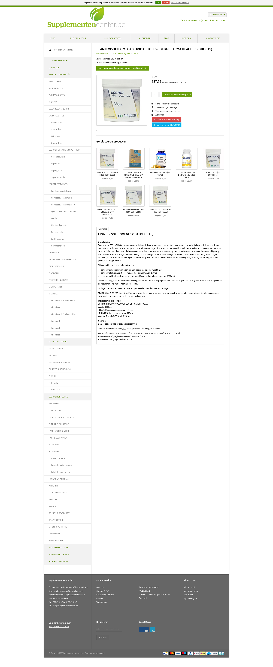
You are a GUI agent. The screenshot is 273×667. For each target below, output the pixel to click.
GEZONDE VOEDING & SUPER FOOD (64, 149)
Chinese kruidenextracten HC (63, 204)
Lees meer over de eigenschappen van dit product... (122, 68)
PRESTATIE (53, 383)
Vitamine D (56, 321)
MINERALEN (54, 252)
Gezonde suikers (58, 156)
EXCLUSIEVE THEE (56, 115)
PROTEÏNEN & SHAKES (58, 280)
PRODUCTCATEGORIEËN (59, 74)
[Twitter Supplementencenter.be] (146, 629)
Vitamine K (55, 334)
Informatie (102, 229)
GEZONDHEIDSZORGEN (59, 396)
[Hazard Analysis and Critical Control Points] (184, 623)
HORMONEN (54, 451)
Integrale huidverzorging (61, 465)
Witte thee (55, 136)
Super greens (56, 170)
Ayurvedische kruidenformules (63, 211)
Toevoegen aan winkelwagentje (177, 94)
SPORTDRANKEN (56, 348)
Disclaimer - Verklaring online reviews (154, 594)
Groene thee (56, 122)
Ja (158, 3)
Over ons (186, 38)
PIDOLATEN (54, 273)
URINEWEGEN (55, 533)
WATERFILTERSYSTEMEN (59, 547)
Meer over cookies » (180, 3)
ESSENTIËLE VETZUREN (59, 108)
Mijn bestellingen (191, 591)
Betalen (99, 598)
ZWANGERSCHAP (56, 540)
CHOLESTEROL (55, 410)
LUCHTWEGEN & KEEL (58, 492)
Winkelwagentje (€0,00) (195, 20)
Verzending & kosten (105, 594)
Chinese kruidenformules (61, 197)
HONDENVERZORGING (58, 561)
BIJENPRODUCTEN (57, 95)
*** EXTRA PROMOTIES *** (60, 60)
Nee (166, 3)
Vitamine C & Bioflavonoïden (63, 314)
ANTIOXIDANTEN (56, 88)
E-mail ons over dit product (167, 103)
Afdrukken (159, 114)
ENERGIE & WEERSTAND (59, 424)
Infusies (54, 218)
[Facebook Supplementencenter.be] (141, 629)
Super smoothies (58, 177)
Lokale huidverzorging (60, 472)
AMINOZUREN (55, 81)
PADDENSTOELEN (56, 266)
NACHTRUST (54, 506)
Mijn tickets (188, 594)
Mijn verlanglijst (190, 598)
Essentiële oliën (57, 232)
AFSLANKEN (54, 403)
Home (52, 38)
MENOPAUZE (54, 499)
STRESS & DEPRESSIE (58, 526)
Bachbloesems (57, 239)
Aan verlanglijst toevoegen (166, 107)
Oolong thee (56, 143)
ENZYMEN (53, 102)
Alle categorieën (112, 38)
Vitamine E (55, 328)
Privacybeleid (144, 591)
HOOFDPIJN (54, 444)
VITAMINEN (53, 293)
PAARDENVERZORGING (59, 554)
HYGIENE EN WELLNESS (59, 478)
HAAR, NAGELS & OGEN (59, 431)
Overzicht (143, 598)
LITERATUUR (54, 67)
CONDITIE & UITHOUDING (60, 369)
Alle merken (145, 38)
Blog (166, 38)
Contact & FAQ (213, 38)
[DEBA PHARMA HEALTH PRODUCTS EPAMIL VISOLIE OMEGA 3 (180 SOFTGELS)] (122, 100)
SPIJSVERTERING (56, 520)
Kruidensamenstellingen (61, 191)
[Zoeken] (50, 50)
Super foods (56, 163)
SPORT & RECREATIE (58, 341)
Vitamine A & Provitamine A (63, 300)
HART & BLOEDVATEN (58, 437)
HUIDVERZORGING (57, 458)
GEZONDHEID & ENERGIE (59, 362)
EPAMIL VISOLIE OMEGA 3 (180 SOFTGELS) (120, 53)
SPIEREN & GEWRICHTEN (59, 513)
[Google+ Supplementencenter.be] (152, 629)
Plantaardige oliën (59, 225)
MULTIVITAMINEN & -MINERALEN (62, 259)
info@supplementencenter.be (65, 605)
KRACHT (52, 376)
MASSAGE (53, 355)
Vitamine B (55, 307)
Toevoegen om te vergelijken (167, 111)
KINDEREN (53, 485)
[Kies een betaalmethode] (166, 653)
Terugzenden (101, 602)
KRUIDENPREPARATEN (58, 184)
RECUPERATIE (55, 389)
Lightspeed (100, 653)
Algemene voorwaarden (149, 587)
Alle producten (78, 38)
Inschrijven (102, 637)
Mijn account (219, 20)
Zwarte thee (56, 129)
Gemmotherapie (58, 245)
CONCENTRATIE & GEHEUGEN (61, 417)
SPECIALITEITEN (56, 286)
